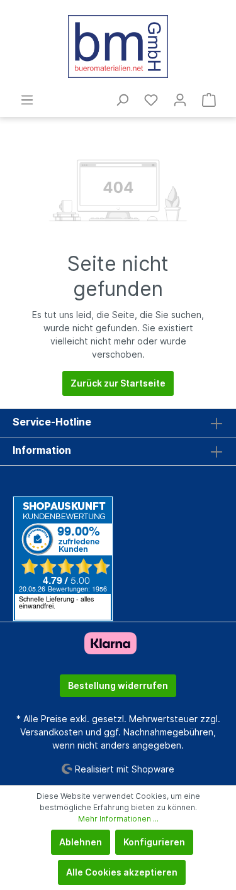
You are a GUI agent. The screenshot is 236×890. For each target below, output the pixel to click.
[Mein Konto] (180, 100)
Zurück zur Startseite (118, 383)
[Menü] (27, 100)
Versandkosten (51, 732)
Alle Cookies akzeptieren (121, 872)
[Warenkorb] (208, 100)
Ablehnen (80, 842)
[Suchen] (122, 100)
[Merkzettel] (151, 100)
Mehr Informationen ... (118, 818)
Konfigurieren (154, 842)
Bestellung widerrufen (118, 685)
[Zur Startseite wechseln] (118, 46)
